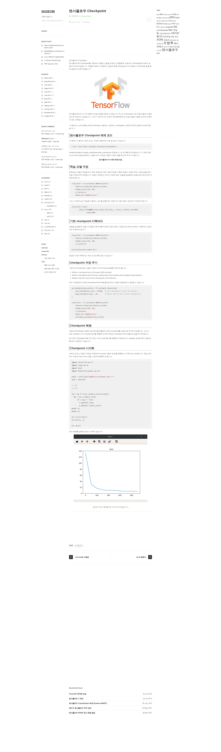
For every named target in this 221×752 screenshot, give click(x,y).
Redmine (163, 27)
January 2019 (48, 109)
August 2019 (48, 88)
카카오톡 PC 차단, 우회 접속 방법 (51, 149)
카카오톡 (159, 50)
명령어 (49, 213)
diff (178, 14)
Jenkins (159, 21)
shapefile (169, 27)
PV (158, 27)
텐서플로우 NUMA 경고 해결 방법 (82, 713)
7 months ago (59, 134)
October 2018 (48, 116)
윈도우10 (166, 47)
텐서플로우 (78, 545)
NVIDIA (159, 24)
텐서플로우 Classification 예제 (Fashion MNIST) (88, 703)
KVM (170, 21)
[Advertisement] (110, 40)
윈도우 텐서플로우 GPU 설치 (80, 708)
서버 (45, 223)
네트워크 (47, 199)
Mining (174, 21)
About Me (44, 248)
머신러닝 (166, 36)
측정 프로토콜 (175, 47)
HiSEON (48, 11)
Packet (165, 24)
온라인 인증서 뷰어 (50, 272)
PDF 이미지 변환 (49, 265)
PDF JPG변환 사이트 (47, 134)
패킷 (158, 53)
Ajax (158, 14)
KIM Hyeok (45, 138)
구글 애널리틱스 (165, 33)
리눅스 (46, 209)
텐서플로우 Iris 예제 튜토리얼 (110, 160)
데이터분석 (47, 202)
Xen (170, 30)
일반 (45, 234)
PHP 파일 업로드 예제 (51, 64)
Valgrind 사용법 (46, 141)
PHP (45, 189)
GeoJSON (164, 18)
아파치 (166, 40)
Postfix (177, 24)
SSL (176, 26)
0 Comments (86, 22)
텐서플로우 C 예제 (76, 699)
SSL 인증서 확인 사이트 (51, 268)
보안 (45, 220)
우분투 (49, 216)
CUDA (174, 14)
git (168, 18)
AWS (161, 14)
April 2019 (47, 102)
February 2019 (48, 106)
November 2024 (49, 81)
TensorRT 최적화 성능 (77, 694)
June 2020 (47, 85)
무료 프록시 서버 (49, 258)
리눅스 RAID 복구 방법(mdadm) (54, 57)
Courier (169, 14)
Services (44, 255)
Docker (159, 18)
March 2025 (48, 78)
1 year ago (55, 141)
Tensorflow (50, 206)
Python (46, 192)
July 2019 (47, 92)
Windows (47, 195)
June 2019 (47, 95)
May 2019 (47, 99)
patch (169, 24)
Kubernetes (164, 21)
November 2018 (49, 112)
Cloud (46, 185)
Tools (43, 262)
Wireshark (164, 30)
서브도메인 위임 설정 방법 (52, 60)
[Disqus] (110, 592)
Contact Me (45, 251)
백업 (172, 37)
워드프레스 (47, 230)
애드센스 (173, 40)
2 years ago (59, 159)
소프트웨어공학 (49, 227)
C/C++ (46, 182)
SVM (158, 30)
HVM (177, 18)
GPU (172, 17)
